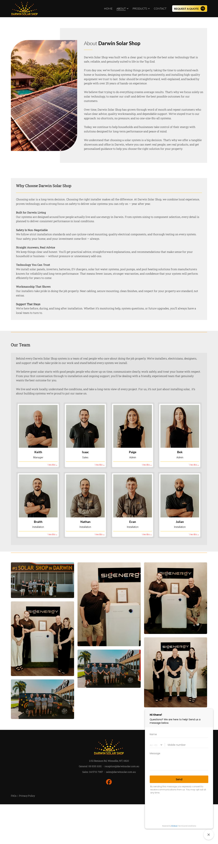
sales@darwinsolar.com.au (121, 771)
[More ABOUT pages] (127, 8)
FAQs (14, 795)
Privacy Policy (27, 795)
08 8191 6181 (95, 766)
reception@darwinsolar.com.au (122, 766)
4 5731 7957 (96, 771)
